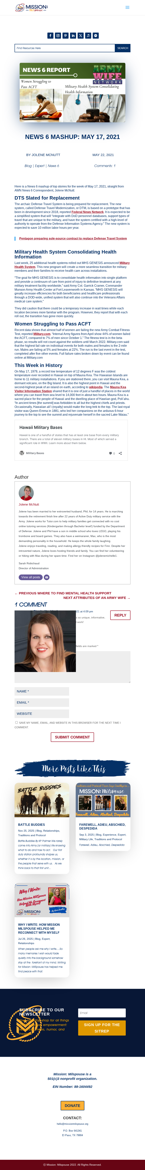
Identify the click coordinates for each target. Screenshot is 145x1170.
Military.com (41, 334)
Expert (39, 166)
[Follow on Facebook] (50, 36)
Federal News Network (88, 212)
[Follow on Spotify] (96, 36)
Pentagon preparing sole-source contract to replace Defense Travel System (73, 238)
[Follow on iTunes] (88, 36)
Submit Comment (72, 737)
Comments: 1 (105, 166)
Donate (72, 1106)
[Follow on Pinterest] (65, 36)
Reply (120, 615)
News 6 (53, 166)
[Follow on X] (81, 36)
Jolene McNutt (46, 155)
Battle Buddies (31, 824)
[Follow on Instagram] (58, 36)
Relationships (51, 830)
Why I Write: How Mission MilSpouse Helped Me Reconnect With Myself (39, 928)
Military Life (86, 839)
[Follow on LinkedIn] (73, 36)
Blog (28, 166)
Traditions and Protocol (32, 835)
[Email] (46, 577)
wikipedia (96, 387)
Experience (109, 834)
